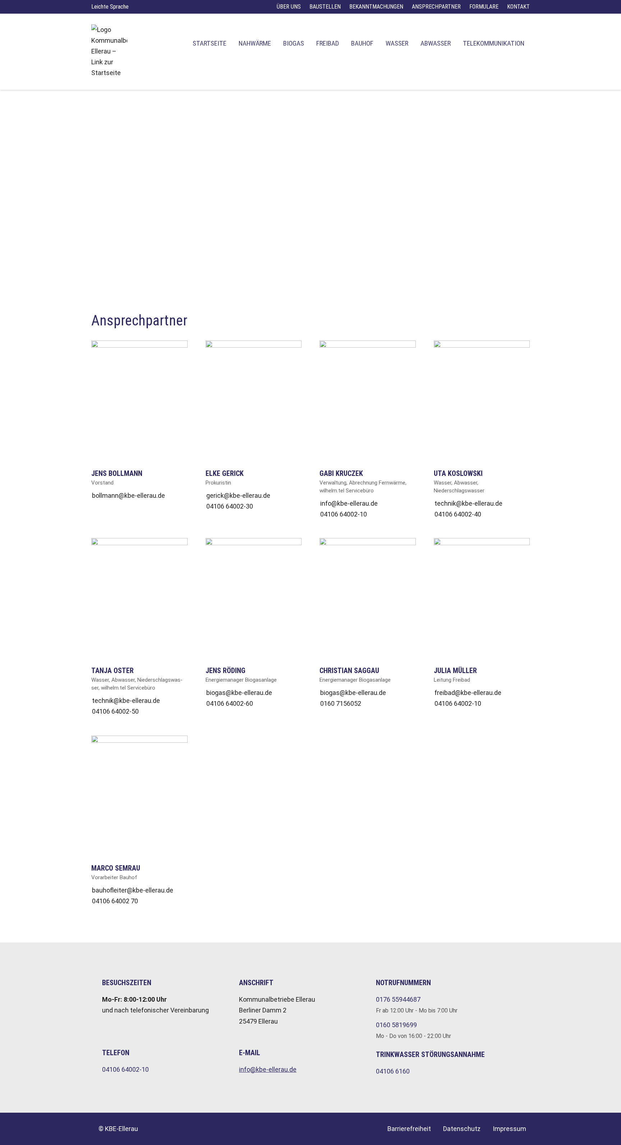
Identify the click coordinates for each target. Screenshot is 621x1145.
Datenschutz (461, 1128)
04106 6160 (393, 1071)
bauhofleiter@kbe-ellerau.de (132, 890)
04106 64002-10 (125, 1069)
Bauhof (362, 43)
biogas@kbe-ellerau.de (239, 692)
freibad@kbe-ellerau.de (467, 692)
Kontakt (518, 6)
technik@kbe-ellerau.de (468, 503)
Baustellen (325, 6)
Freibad (327, 43)
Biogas (293, 43)
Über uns (289, 6)
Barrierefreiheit (409, 1128)
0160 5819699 (396, 1025)
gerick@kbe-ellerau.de (238, 495)
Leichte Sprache (110, 6)
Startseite (209, 43)
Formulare (483, 6)
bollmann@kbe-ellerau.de (128, 495)
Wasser (397, 43)
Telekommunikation (493, 43)
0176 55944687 (398, 999)
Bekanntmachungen (376, 6)
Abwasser (435, 43)
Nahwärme (255, 43)
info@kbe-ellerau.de (349, 503)
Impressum (509, 1128)
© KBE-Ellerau (118, 1128)
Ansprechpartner (436, 6)
